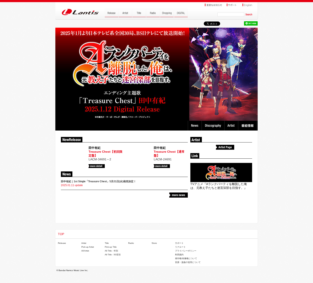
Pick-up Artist (87, 247)
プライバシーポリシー (185, 251)
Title (107, 243)
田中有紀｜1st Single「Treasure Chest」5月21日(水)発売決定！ (98, 181)
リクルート (180, 247)
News (194, 126)
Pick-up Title (111, 247)
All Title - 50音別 (113, 254)
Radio (131, 243)
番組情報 (248, 126)
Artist (232, 126)
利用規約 (179, 254)
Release (62, 243)
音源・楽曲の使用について (188, 262)
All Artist (85, 251)
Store (154, 243)
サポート (179, 243)
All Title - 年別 (111, 251)
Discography (213, 126)
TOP (61, 234)
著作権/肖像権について (186, 258)
